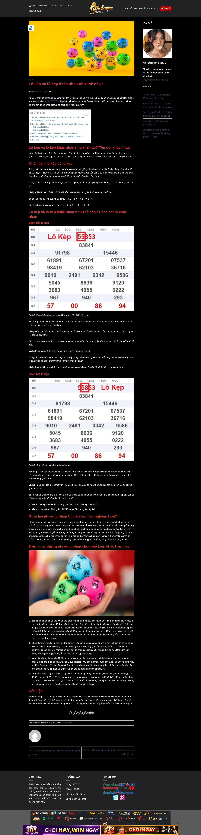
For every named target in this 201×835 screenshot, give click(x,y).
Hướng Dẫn (35, 11)
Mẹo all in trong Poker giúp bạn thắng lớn (156, 123)
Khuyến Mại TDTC (147, 9)
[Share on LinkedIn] (91, 713)
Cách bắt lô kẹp (43, 130)
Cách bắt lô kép (43, 127)
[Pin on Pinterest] (86, 713)
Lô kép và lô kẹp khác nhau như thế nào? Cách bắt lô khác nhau (60, 124)
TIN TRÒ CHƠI (131, 9)
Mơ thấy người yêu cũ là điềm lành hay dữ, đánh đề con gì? (157, 114)
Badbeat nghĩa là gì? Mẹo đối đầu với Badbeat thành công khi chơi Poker (157, 133)
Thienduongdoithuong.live (155, 80)
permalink (69, 723)
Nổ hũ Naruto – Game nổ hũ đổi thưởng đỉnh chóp (156, 97)
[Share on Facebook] (71, 713)
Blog (31, 80)
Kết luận (35, 140)
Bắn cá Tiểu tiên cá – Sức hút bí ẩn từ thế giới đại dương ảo (157, 105)
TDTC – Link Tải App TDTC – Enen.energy (52, 6)
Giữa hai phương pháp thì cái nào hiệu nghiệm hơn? (55, 133)
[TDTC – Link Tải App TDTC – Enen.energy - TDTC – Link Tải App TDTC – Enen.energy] (100, 8)
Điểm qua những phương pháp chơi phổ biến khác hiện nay (58, 136)
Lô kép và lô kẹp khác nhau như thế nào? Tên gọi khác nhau (58, 117)
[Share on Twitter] (76, 713)
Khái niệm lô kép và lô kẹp (43, 120)
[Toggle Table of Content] (85, 113)
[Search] (30, 5)
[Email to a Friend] (81, 713)
